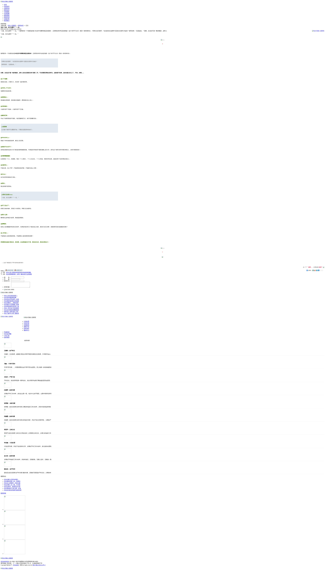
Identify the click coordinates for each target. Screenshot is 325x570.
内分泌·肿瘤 (7, 334)
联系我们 (6, 20)
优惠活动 (6, 8)
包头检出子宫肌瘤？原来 (11, 304)
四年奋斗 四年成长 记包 (11, 311)
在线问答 (6, 19)
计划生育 (26, 321)
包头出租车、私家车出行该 (12, 486)
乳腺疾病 (6, 332)
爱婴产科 (26, 326)
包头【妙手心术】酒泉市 (11, 313)
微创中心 (26, 330)
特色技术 (6, 6)
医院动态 (6, 10)
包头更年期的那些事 (10, 297)
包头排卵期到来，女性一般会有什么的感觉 (19, 274)
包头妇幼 (16, 565)
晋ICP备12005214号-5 (39, 565)
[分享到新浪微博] (315, 270)
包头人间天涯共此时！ (11, 295)
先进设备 (6, 13)
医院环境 (6, 17)
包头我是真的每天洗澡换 (11, 301)
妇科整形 (6, 337)
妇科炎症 (26, 328)
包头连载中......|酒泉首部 (11, 302)
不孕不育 (26, 323)
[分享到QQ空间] (313, 270)
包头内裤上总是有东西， (11, 479)
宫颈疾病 (26, 325)
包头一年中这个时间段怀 (11, 308)
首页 (5, 4)
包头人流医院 (12, 25)
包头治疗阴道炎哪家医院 (11, 310)
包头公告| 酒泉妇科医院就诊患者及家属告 (18, 272)
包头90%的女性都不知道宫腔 (12, 490)
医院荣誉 (6, 15)
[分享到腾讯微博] (317, 270)
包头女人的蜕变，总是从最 (12, 483)
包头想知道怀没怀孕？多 (11, 306)
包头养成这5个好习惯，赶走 (12, 488)
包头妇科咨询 (5, 561)
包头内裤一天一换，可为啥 (12, 484)
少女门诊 (6, 335)
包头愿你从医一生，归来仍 (12, 481)
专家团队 (6, 11)
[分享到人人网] (318, 270)
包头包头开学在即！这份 (11, 299)
